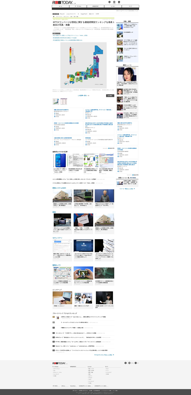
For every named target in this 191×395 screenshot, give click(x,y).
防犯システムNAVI (59, 188)
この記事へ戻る (83, 95)
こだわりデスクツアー (71, 14)
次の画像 (110, 95)
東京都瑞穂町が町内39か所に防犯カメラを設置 (64, 37)
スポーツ (90, 375)
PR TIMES (55, 385)
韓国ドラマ (91, 14)
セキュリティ (57, 238)
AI (78, 14)
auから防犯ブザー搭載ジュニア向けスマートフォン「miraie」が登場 (70, 35)
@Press (63, 385)
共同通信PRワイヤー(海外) (100, 385)
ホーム (60, 6)
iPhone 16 (62, 14)
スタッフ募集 (115, 390)
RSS (119, 3)
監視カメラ (57, 265)
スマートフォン (56, 368)
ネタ (54, 370)
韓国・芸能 (90, 372)
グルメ (107, 368)
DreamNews (73, 385)
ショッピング (56, 374)
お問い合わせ (75, 390)
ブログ (89, 379)
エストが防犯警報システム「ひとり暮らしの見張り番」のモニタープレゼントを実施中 (79, 179)
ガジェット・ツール (57, 372)
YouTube (114, 3)
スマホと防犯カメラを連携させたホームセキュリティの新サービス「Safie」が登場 (78, 183)
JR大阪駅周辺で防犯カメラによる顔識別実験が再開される (67, 40)
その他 (54, 375)
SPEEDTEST (95, 6)
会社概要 (90, 390)
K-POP (97, 14)
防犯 (54, 212)
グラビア (90, 377)
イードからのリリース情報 (106, 390)
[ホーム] (54, 16)
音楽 (89, 374)
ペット (107, 370)
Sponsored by (105, 148)
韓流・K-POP (91, 370)
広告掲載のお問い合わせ (83, 390)
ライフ (130, 6)
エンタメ (113, 6)
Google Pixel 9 (84, 14)
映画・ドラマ (91, 368)
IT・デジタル (78, 6)
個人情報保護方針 (97, 390)
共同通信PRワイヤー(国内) (85, 385)
